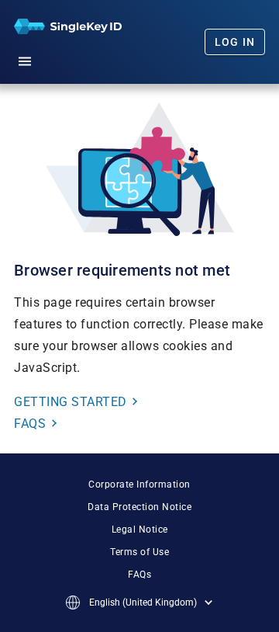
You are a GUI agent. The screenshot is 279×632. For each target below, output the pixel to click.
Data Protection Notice (139, 507)
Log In (235, 42)
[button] (25, 59)
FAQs (139, 574)
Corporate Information (139, 484)
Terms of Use (139, 552)
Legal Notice (140, 529)
